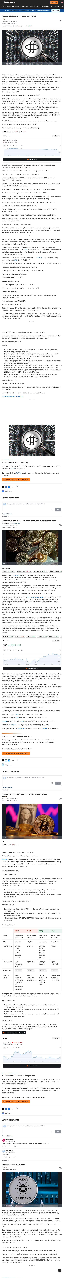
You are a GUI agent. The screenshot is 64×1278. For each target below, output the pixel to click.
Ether (16, 714)
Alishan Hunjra (10, 1139)
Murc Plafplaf (9, 1150)
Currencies (15, 6)
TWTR (39, 258)
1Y (16, 145)
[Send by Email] (17, 487)
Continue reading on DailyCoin (12, 396)
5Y (19, 145)
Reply (5, 1146)
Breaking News (6, 6)
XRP (16, 718)
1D (4, 145)
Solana (4, 721)
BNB (22, 721)
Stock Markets (34, 6)
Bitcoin (17, 575)
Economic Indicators (46, 6)
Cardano (13, 725)
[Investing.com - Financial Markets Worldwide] (9, 2)
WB (15, 260)
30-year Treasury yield (35, 597)
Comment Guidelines (7, 513)
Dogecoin (21, 728)
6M (13, 145)
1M (10, 145)
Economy (56, 6)
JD (26, 250)
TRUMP (44, 728)
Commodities (24, 6)
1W (7, 145)
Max (22, 145)
